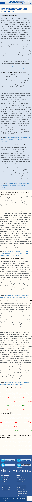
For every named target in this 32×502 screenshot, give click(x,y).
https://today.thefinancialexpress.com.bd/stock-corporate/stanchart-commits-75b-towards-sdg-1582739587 (15, 185)
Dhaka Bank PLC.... (6, 488)
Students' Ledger (6, 477)
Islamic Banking (20, 477)
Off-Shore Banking (21, 479)
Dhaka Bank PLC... (6, 489)
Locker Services (20, 481)
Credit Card (4, 479)
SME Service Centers (21, 488)
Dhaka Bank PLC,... (6, 486)
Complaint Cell (20, 489)
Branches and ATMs (21, 486)
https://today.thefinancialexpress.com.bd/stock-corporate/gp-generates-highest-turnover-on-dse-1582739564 (15, 139)
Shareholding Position (22, 491)
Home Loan (4, 481)
